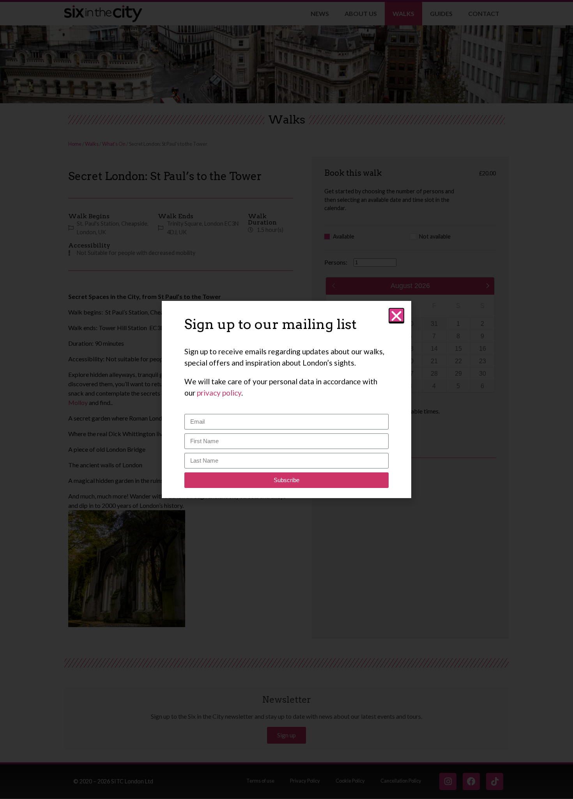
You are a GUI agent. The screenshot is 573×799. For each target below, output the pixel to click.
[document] (286, 399)
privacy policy (219, 392)
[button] (396, 316)
